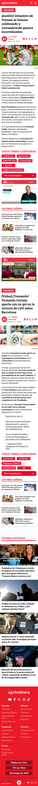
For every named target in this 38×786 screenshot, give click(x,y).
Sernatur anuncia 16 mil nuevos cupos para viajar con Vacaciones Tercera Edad (11, 239)
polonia (8, 165)
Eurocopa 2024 (9, 161)
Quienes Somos (27, 730)
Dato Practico (26, 709)
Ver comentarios (12, 175)
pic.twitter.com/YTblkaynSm (18, 439)
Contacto (24, 733)
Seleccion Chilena (9, 712)
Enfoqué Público (8, 737)
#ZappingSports (21, 437)
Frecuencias (26, 737)
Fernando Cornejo (11, 463)
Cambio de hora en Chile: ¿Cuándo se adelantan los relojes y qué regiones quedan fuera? (18, 606)
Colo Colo (6, 709)
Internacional (26, 716)
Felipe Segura (12, 37)
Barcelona (8, 459)
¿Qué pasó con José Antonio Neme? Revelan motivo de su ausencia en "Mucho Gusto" (12, 216)
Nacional (24, 719)
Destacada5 (23, 156)
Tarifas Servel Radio (7, 753)
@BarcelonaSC (12, 424)
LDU (24, 468)
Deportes (8, 10)
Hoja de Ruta (7, 740)
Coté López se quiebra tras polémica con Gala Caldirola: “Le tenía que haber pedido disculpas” (25, 227)
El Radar (5, 733)
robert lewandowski (13, 170)
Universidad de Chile (8, 717)
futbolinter (25, 161)
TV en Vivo (19, 767)
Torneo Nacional (9, 721)
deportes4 (23, 459)
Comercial (6, 749)
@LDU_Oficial (23, 426)
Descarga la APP (19, 773)
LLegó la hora (7, 730)
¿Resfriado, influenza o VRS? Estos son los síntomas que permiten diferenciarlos (24, 250)
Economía (25, 712)
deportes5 (8, 156)
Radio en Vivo (19, 762)
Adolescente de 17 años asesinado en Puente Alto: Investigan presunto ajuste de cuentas (19, 639)
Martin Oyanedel (13, 318)
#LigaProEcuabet (19, 434)
